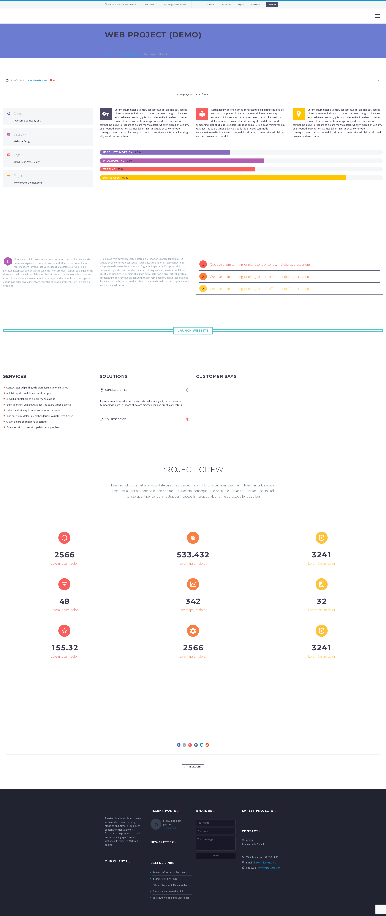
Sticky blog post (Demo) (172, 822)
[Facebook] (178, 745)
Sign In (241, 4)
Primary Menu (377, 16)
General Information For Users (169, 872)
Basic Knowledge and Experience (170, 897)
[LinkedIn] (201, 745)
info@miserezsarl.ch (177, 4)
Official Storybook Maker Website (171, 885)
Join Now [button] (272, 4)
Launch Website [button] (193, 330)
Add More (255, 4)
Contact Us (226, 4)
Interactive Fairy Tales (164, 878)
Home (211, 4)
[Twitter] (184, 745)
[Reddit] (207, 745)
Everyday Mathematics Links (168, 891)
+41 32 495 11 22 (152, 4)
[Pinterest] (190, 745)
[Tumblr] (196, 745)
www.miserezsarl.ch (269, 868)
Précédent (194, 766)
